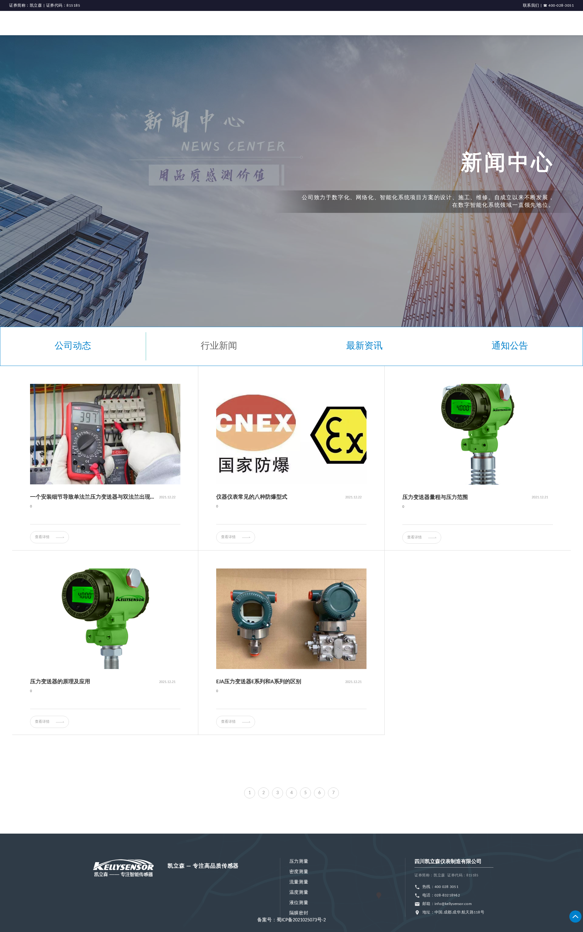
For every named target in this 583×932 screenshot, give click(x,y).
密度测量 (299, 872)
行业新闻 (219, 346)
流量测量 (299, 882)
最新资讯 (364, 346)
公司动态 (73, 346)
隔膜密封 (299, 913)
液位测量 (299, 903)
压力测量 (299, 861)
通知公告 (510, 346)
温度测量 (299, 892)
